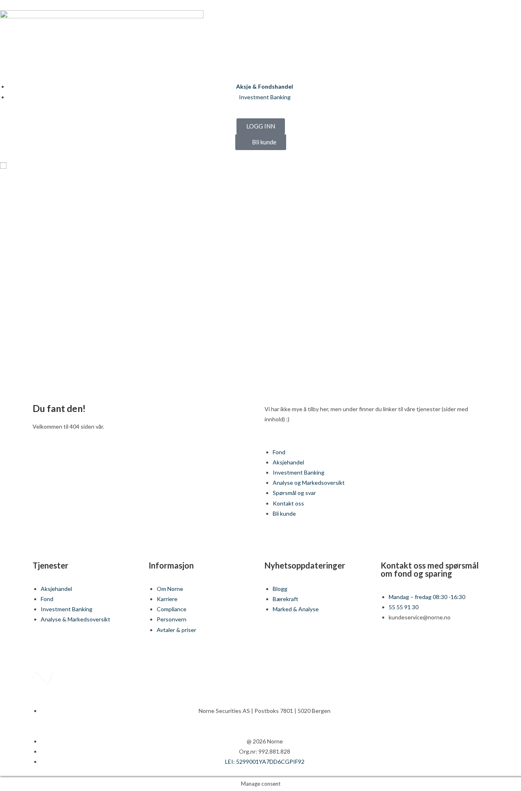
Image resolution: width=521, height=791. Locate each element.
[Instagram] (434, 646)
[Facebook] (391, 646)
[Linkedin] (412, 646)
